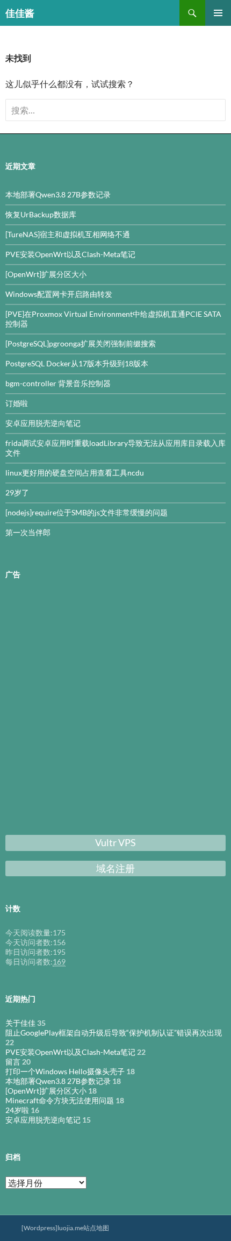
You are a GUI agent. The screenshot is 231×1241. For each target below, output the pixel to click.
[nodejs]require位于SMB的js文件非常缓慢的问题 (86, 512)
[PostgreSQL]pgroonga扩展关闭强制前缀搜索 (80, 343)
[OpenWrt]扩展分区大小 (45, 274)
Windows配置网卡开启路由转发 (58, 294)
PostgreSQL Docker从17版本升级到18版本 (76, 363)
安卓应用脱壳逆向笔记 (43, 423)
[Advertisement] (115, 709)
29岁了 (17, 492)
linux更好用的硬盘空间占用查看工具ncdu (74, 472)
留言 (12, 1061)
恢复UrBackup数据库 (40, 214)
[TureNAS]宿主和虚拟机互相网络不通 (67, 234)
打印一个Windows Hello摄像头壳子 (65, 1071)
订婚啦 (16, 403)
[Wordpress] (39, 1228)
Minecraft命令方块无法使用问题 (59, 1100)
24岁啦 (17, 1110)
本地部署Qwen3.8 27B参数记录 (58, 194)
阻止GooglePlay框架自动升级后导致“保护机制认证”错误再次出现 (113, 1032)
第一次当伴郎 (27, 532)
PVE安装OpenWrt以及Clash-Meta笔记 (70, 254)
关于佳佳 (20, 1022)
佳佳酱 (19, 13)
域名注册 (115, 868)
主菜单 (218, 13)
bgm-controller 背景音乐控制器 (58, 383)
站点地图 (96, 1228)
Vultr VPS (115, 842)
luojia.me (70, 1228)
